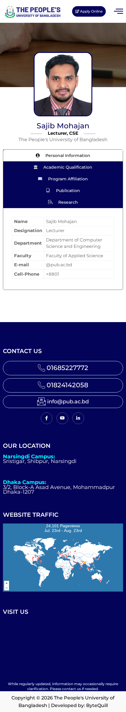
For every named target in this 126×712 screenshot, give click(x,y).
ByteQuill (97, 705)
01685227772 (67, 368)
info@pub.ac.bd (68, 401)
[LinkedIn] (78, 418)
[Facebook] (46, 418)
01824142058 (67, 385)
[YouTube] (62, 418)
